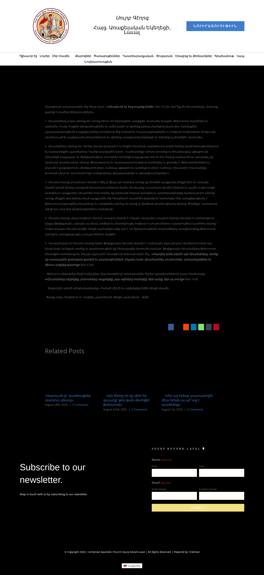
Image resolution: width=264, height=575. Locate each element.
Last (201, 466)
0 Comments (80, 404)
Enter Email (159, 489)
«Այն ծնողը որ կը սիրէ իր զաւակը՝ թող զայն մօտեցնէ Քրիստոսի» (126, 400)
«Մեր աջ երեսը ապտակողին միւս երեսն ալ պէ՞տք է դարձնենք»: (187, 400)
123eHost (194, 552)
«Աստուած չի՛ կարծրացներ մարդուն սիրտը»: (68, 397)
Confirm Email (208, 489)
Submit (198, 507)
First (154, 466)
